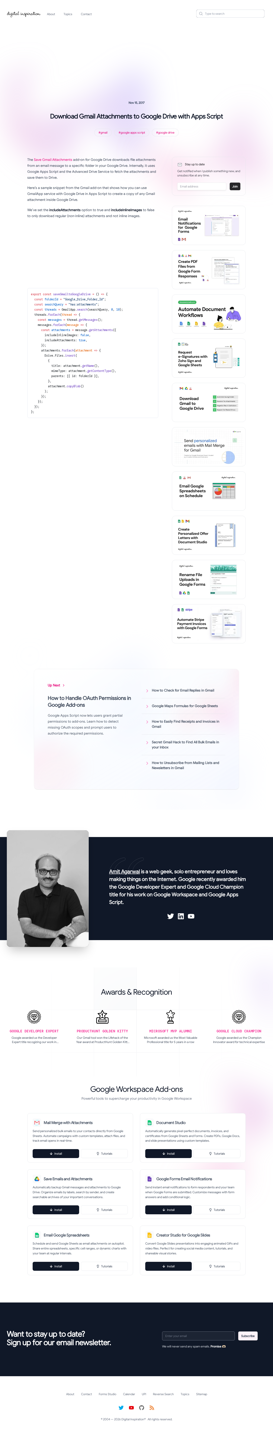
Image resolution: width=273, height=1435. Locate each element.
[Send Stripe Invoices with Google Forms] (208, 624)
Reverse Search (163, 1394)
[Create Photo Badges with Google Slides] (208, 535)
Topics (68, 14)
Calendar (129, 1394)
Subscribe (248, 1336)
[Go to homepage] (24, 14)
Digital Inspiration (132, 1419)
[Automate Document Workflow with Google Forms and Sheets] (208, 314)
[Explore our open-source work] (141, 1407)
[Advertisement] (136, 54)
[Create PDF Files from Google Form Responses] (208, 269)
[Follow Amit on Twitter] (170, 916)
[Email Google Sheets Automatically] (208, 491)
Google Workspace (176, 894)
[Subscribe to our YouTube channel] (131, 1407)
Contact (86, 14)
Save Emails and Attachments (68, 1179)
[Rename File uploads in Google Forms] (208, 579)
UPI (144, 1394)
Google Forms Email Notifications (184, 1179)
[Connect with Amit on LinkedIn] (180, 916)
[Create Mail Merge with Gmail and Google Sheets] (208, 446)
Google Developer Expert (147, 887)
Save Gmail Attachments (53, 160)
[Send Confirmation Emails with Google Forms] (208, 225)
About (51, 14)
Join (235, 186)
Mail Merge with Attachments (68, 1122)
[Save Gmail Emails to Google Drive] (208, 402)
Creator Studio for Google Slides (183, 1235)
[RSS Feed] (151, 1407)
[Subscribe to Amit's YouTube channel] (191, 916)
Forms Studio (107, 1394)
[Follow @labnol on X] (121, 1407)
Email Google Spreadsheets (66, 1235)
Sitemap (201, 1394)
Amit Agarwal (124, 871)
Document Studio (171, 1122)
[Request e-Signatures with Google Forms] (208, 358)
